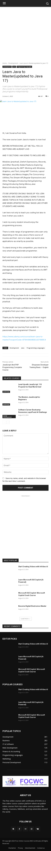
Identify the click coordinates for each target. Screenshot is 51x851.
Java (14, 67)
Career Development (7, 416)
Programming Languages (24, 67)
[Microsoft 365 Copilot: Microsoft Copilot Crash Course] (9, 596)
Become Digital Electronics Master (32, 606)
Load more (25, 619)
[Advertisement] (25, 33)
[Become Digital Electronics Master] (9, 609)
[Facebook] (19, 828)
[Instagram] (31, 828)
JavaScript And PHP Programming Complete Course (12, 367)
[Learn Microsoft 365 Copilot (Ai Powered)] (9, 583)
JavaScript (6, 392)
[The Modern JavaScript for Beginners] (9, 401)
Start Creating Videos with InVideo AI (33, 567)
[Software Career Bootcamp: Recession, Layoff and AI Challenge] (9, 413)
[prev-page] (4, 422)
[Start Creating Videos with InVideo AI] (9, 570)
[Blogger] (13, 828)
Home (4, 63)
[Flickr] (25, 828)
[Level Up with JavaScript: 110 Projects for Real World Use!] (9, 388)
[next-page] (8, 422)
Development (13, 63)
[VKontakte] (37, 828)
